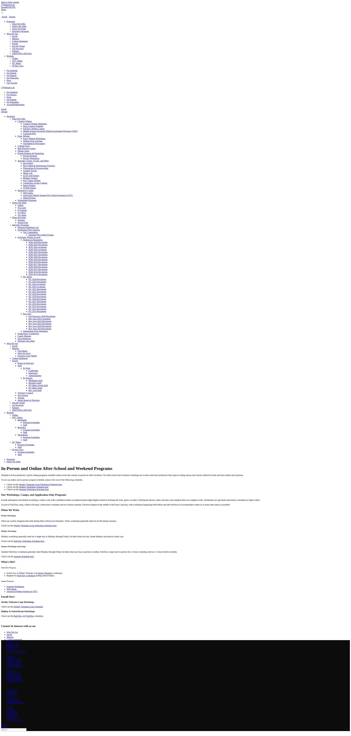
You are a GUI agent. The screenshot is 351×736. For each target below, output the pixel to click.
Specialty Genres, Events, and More (33, 161)
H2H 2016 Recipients (38, 267)
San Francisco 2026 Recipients (42, 316)
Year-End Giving (14, 720)
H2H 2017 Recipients (38, 264)
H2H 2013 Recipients (38, 274)
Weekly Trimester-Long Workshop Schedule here (40, 484)
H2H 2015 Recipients (38, 269)
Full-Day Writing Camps (33, 129)
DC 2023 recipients (37, 287)
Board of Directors (26, 363)
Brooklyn (22, 427)
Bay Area (27, 314)
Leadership (33, 371)
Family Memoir (24, 336)
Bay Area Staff (35, 390)
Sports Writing (29, 185)
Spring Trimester (45, 573)
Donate (12, 17)
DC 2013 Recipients (37, 311)
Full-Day (30, 616)
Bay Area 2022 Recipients (40, 321)
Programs (11, 21)
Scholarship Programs (27, 200)
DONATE (10, 7)
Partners (15, 51)
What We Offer (18, 24)
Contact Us (11, 717)
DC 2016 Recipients (37, 304)
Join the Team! (18, 46)
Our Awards (12, 83)
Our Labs (22, 208)
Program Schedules (31, 422)
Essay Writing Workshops (34, 138)
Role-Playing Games (27, 148)
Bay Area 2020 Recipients (40, 326)
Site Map (10, 710)
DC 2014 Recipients (37, 309)
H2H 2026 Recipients (38, 242)
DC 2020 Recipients (37, 294)
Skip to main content (10, 2)
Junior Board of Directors (29, 400)
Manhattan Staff (35, 380)
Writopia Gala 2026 (26, 341)
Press (9, 80)
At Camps (22, 215)
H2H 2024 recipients (38, 247)
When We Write (19, 29)
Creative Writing (25, 121)
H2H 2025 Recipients (38, 245)
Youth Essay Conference (28, 333)
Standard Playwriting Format (41, 235)
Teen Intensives (24, 338)
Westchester (23, 435)
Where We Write (19, 26)
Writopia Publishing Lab (28, 227)
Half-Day (18, 616)
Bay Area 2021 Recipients (40, 324)
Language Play (29, 133)
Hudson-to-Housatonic (33, 240)
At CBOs (22, 213)
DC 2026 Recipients (37, 279)
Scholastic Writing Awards (29, 237)
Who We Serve (24, 353)
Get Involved (17, 48)
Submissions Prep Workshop (35, 331)
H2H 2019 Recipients (38, 259)
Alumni (21, 398)
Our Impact (22, 351)
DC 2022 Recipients (37, 289)
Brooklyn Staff (35, 383)
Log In (9, 707)
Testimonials (12, 715)
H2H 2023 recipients (38, 250)
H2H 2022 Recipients (38, 252)
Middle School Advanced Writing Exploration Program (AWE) (50, 131)
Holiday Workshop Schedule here (33, 487)
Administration (35, 375)
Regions (10, 56)
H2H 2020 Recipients (38, 257)
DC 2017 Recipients (37, 301)
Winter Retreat (29, 198)
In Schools (22, 210)
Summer (21, 220)
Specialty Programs (20, 31)
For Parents (11, 73)
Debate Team (23, 151)
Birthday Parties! (30, 178)
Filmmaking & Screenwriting (35, 168)
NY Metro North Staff (38, 385)
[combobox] (13, 729)
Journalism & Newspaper (34, 143)
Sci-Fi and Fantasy (31, 175)
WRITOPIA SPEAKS (22, 53)
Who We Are (12, 34)
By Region (27, 378)
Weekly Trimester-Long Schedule (28, 607)
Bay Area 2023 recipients (39, 319)
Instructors (33, 373)
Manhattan (22, 420)
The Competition (30, 232)
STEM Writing (29, 188)
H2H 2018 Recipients (38, 262)
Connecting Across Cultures (35, 183)
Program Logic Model (27, 356)
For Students (12, 70)
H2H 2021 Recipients (38, 254)
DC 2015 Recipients (37, 306)
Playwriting (28, 163)
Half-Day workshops (26, 575)
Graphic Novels (30, 171)
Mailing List (12, 712)
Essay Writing (24, 136)
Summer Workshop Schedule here (34, 489)
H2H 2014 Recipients (38, 272)
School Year (23, 222)
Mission (15, 39)
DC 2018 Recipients (37, 299)
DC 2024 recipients (37, 284)
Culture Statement (20, 41)
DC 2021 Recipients (37, 292)
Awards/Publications (15, 104)
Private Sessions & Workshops (31, 153)
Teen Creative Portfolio (33, 126)
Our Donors (23, 395)
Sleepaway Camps (26, 190)
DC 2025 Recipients (37, 282)
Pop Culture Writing (31, 180)
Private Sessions (30, 156)
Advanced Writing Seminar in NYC (22, 591)
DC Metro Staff (35, 388)
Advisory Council (25, 393)
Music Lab (27, 173)
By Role (26, 368)
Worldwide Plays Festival (29, 230)
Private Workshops (31, 158)
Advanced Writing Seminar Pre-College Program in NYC (48, 195)
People (15, 44)
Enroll (3, 7)
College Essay (24, 146)
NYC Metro (17, 61)
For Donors (12, 75)
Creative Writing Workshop (35, 124)
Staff (20, 366)
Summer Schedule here (24, 556)
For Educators (13, 78)
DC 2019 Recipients (37, 296)
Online (15, 58)
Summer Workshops (15, 586)
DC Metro (16, 63)
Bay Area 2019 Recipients (40, 329)
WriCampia (28, 193)
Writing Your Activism (32, 141)
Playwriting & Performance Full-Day (39, 166)
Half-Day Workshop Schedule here (29, 541)
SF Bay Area (17, 66)
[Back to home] (8, 5)
